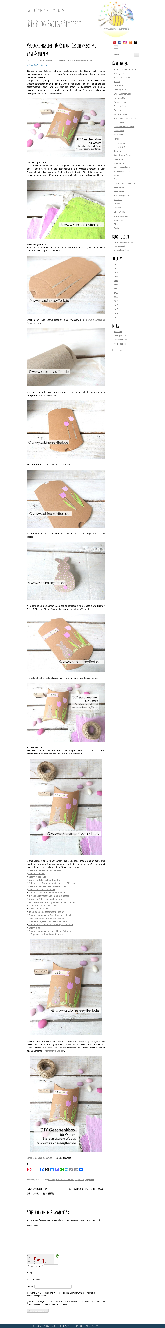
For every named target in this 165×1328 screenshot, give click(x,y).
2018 (116, 297)
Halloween (118, 135)
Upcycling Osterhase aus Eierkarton (45, 899)
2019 (116, 293)
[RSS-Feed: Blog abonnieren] (130, 43)
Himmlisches (119, 143)
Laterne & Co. (119, 159)
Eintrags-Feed (120, 336)
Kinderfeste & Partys (122, 155)
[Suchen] (136, 55)
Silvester (117, 204)
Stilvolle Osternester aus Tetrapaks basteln (49, 896)
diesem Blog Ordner (55, 1048)
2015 (116, 309)
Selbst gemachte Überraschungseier (46, 912)
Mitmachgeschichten (122, 171)
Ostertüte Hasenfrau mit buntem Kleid (46, 893)
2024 (116, 272)
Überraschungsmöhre (38, 908)
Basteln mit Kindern (122, 78)
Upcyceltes (89, 1180)
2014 (116, 313)
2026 (116, 264)
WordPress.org (120, 344)
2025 (116, 268)
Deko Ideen (118, 86)
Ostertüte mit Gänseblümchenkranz (45, 870)
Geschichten (119, 131)
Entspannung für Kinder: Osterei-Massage (86, 1189)
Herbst (116, 139)
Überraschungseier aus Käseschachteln (47, 921)
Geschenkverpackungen (66, 1180)
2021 (116, 285)
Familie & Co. (119, 98)
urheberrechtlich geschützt (39, 1158)
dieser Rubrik (72, 1044)
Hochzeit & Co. (120, 147)
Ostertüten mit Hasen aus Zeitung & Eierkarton (50, 924)
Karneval (117, 151)
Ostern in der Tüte (37, 877)
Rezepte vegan (120, 191)
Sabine (44, 65)
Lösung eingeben (35, 1266)
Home (29, 60)
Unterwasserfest (120, 216)
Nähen (116, 175)
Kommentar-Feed (121, 340)
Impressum (117, 350)
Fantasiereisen (120, 102)
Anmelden (118, 332)
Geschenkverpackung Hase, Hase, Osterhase (50, 931)
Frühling (37, 60)
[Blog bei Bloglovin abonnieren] (135, 43)
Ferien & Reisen (121, 106)
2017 (116, 301)
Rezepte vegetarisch (122, 195)
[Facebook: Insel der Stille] (120, 43)
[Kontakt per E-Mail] (115, 48)
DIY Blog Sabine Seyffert (54, 23)
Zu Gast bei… (119, 228)
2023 (116, 277)
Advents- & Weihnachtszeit (125, 69)
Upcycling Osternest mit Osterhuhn (45, 880)
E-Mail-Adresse (34, 1280)
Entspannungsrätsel (122, 94)
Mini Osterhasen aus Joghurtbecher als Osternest (52, 902)
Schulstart (118, 200)
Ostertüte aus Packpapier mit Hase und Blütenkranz (53, 883)
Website (30, 1286)
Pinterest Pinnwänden (53, 1051)
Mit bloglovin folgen (122, 250)
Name (30, 1273)
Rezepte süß (119, 187)
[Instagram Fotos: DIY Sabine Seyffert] (125, 43)
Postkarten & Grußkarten (124, 183)
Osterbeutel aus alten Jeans (41, 889)
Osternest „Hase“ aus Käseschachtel (46, 918)
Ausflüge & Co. (120, 73)
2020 (116, 289)
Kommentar (32, 1226)
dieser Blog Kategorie (89, 1041)
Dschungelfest (120, 90)
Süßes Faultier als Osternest (42, 905)
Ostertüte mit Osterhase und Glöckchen (47, 886)
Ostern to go (34, 928)
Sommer (117, 208)
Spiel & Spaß (119, 212)
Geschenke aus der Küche (125, 118)
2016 (116, 305)
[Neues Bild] (57, 1256)
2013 (116, 317)
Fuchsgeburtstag (121, 114)
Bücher (117, 82)
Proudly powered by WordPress (61, 1325)
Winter (116, 224)
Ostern (81, 1180)
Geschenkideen (120, 123)
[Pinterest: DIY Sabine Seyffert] (114, 43)
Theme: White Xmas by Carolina (86, 1325)
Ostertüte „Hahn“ (36, 873)
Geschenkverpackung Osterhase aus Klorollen (50, 915)
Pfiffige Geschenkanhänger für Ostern (46, 934)
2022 (116, 281)
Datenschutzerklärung (40, 1325)
